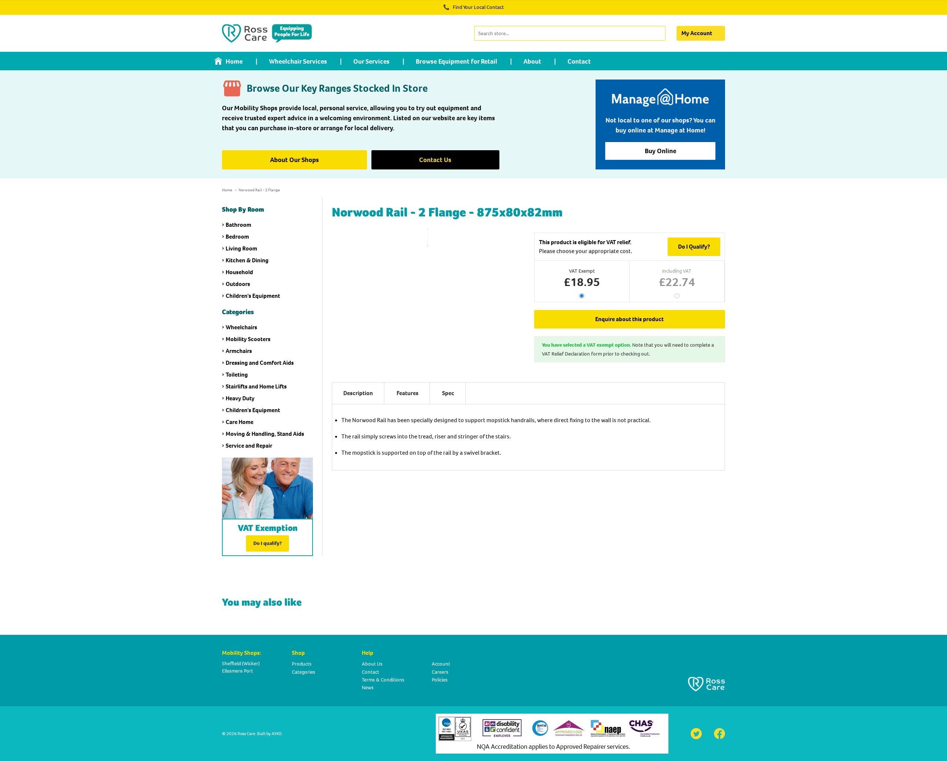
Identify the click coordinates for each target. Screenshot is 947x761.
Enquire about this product (629, 319)
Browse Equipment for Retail (456, 61)
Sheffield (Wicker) (241, 663)
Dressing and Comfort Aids (260, 363)
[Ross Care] (267, 33)
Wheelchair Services (298, 61)
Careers (440, 672)
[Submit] (659, 33)
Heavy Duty (240, 398)
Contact (579, 61)
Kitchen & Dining (247, 260)
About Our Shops (294, 159)
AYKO (277, 734)
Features (407, 393)
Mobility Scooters (248, 339)
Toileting (237, 374)
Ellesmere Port (237, 670)
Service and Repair (249, 445)
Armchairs (239, 351)
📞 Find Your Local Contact (473, 7)
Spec (448, 393)
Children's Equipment (253, 296)
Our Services (371, 61)
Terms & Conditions (383, 679)
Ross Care (246, 734)
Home (234, 61)
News (368, 687)
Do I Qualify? (694, 246)
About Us (372, 663)
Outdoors (238, 284)
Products (301, 663)
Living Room (241, 248)
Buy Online (660, 151)
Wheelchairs (241, 327)
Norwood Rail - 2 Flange (259, 190)
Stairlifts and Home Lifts (256, 386)
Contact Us (435, 159)
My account (696, 33)
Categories (303, 672)
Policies (440, 679)
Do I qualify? (267, 543)
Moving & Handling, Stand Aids (265, 434)
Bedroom (237, 236)
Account (441, 663)
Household (239, 272)
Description (358, 393)
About (532, 61)
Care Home (239, 422)
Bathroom (238, 225)
